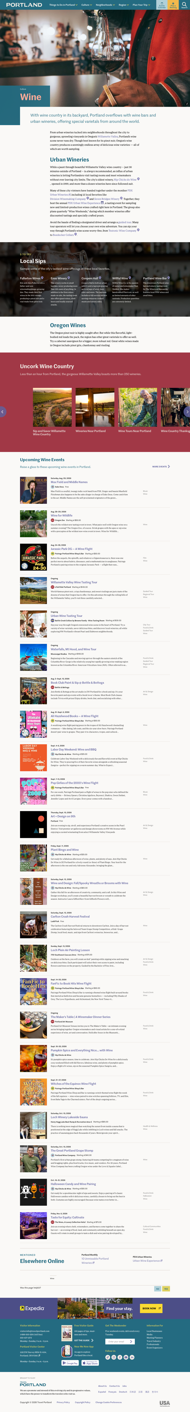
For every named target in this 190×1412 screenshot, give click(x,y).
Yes (166, 1288)
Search (184, 7)
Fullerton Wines (30, 278)
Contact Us (114, 1386)
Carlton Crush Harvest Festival (70, 916)
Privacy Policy (63, 1402)
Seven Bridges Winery (106, 198)
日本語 (133, 1391)
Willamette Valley (108, 136)
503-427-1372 (26, 1337)
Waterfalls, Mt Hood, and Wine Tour (73, 649)
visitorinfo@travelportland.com (34, 1331)
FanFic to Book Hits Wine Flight (71, 983)
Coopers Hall (90, 278)
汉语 (140, 1391)
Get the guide (82, 1340)
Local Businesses (154, 1331)
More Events (159, 466)
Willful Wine (120, 278)
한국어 (155, 1391)
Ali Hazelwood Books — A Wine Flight (74, 716)
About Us (102, 1386)
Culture (85, 4)
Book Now (149, 1308)
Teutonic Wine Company (122, 230)
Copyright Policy (82, 1402)
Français (112, 1391)
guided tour (124, 222)
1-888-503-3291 (27, 1334)
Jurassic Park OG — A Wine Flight (72, 549)
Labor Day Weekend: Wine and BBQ (73, 749)
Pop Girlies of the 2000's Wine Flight (74, 783)
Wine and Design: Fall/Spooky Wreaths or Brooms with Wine (89, 883)
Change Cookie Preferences (109, 1402)
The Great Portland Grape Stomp (72, 1150)
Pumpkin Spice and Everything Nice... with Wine (82, 1050)
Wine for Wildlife (61, 515)
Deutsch (123, 1391)
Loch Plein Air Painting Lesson (70, 950)
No (157, 1288)
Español (102, 1391)
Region (122, 4)
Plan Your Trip (140, 4)
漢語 (147, 1391)
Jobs (124, 1386)
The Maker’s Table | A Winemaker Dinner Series (80, 1017)
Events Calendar (162, 6)
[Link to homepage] (24, 5)
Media (149, 1334)
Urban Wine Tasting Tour (66, 616)
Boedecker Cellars (63, 234)
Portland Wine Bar (155, 278)
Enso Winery (59, 278)
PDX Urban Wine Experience (84, 203)
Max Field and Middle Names (69, 482)
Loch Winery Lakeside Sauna (69, 1117)
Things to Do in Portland (62, 4)
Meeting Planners (155, 1337)
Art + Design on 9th (63, 816)
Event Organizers (154, 1347)
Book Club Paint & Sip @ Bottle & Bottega (77, 682)
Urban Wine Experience (146, 1260)
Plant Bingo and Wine (65, 849)
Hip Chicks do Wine (125, 179)
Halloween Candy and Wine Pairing (73, 1184)
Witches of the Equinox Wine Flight (73, 1084)
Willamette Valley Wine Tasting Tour (74, 582)
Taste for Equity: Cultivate (67, 1217)
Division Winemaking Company (68, 198)
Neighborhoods (104, 4)
